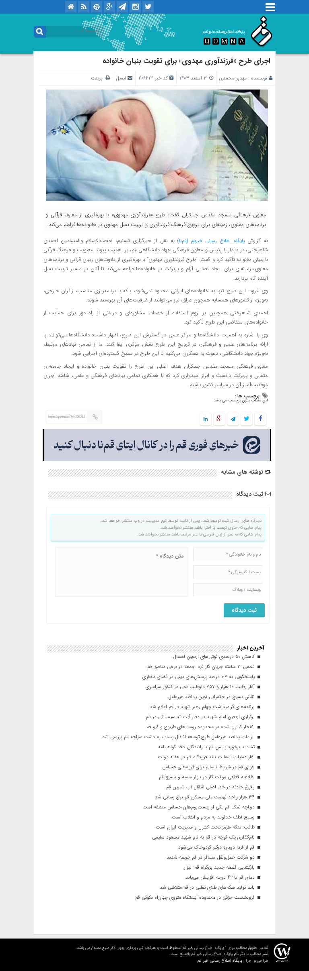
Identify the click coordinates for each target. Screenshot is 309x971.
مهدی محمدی (233, 78)
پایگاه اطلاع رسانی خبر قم (219, 960)
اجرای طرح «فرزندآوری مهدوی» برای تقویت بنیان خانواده (186, 61)
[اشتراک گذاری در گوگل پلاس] (219, 419)
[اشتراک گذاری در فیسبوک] (260, 419)
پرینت (98, 78)
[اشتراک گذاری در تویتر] (246, 419)
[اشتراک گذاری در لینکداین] (206, 419)
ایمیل (121, 78)
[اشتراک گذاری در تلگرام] (233, 419)
